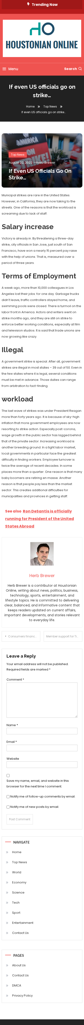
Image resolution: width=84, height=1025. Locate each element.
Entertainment (22, 923)
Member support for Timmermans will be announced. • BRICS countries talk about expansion (64, 636)
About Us (19, 965)
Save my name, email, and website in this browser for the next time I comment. (38, 783)
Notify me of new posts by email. (34, 807)
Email (12, 742)
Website (13, 758)
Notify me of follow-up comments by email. (42, 796)
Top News (17, 155)
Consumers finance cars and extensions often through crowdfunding (24, 636)
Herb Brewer (45, 162)
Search (70, 68)
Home (16, 852)
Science (18, 892)
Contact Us (20, 933)
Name (12, 725)
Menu (13, 68)
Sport (16, 912)
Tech (16, 902)
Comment (15, 679)
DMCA (16, 985)
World (16, 872)
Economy (19, 882)
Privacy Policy (22, 995)
